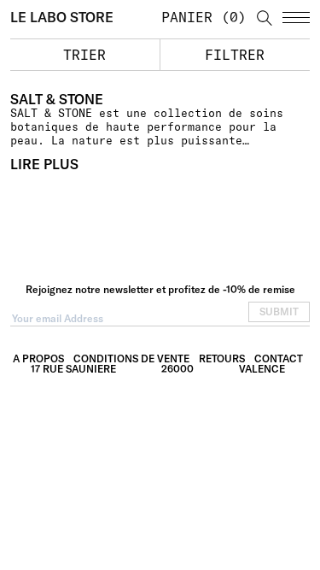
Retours (222, 358)
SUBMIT (279, 311)
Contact (278, 358)
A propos (38, 358)
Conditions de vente (131, 358)
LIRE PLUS (44, 164)
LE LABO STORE (61, 17)
